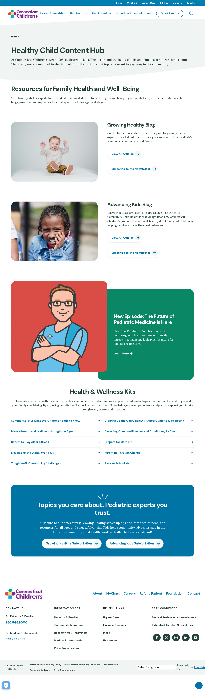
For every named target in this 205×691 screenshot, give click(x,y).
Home (15, 36)
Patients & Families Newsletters (172, 625)
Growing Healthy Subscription (69, 543)
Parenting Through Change (123, 452)
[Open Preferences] (6, 685)
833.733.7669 (15, 639)
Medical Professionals (68, 640)
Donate (190, 2)
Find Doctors (78, 13)
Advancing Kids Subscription (132, 543)
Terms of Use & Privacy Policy (45, 664)
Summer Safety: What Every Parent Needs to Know (45, 420)
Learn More (121, 353)
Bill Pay (164, 2)
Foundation (175, 594)
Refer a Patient (151, 594)
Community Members (68, 625)
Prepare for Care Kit (118, 442)
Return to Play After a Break (30, 442)
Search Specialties (52, 13)
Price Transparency (66, 648)
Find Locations (101, 13)
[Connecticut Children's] (23, 14)
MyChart (132, 2)
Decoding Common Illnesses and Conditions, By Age (140, 431)
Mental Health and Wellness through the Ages (42, 431)
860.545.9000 (16, 622)
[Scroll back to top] (199, 685)
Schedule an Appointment (134, 13)
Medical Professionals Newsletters (174, 617)
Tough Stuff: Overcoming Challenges (36, 463)
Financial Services (114, 625)
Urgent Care (149, 2)
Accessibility (110, 664)
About (97, 594)
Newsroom (110, 640)
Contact (194, 594)
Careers (177, 2)
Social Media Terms (40, 670)
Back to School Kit (117, 463)
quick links (168, 13)
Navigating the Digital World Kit (32, 452)
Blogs (119, 2)
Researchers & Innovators (71, 632)
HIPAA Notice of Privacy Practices (82, 664)
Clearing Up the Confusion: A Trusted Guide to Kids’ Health (144, 420)
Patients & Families (66, 617)
